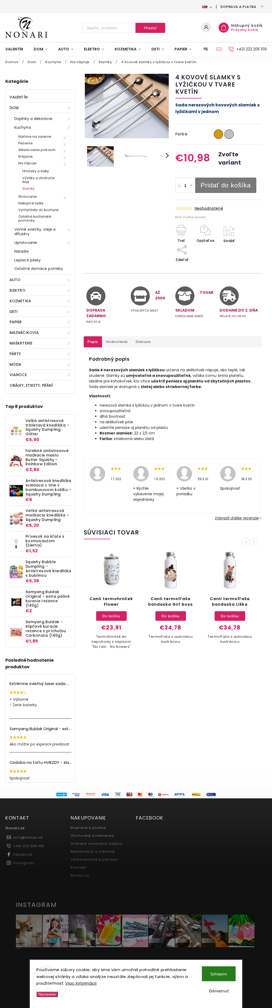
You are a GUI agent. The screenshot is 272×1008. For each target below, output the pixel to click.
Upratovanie (25, 242)
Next (254, 542)
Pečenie (25, 143)
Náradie (21, 251)
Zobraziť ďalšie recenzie (237, 518)
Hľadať (150, 28)
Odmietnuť (219, 990)
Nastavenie (47, 994)
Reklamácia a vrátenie (93, 851)
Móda (15, 364)
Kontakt (79, 867)
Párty (15, 353)
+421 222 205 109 (28, 846)
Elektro (18, 290)
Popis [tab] (93, 341)
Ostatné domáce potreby (38, 268)
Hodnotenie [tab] (117, 341)
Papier (16, 322)
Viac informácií (81, 983)
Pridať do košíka (226, 185)
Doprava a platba (238, 6)
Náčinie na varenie (34, 136)
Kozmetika (20, 301)
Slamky (28, 188)
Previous (246, 542)
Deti (14, 311)
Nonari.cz (80, 875)
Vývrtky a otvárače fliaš (38, 180)
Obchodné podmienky (92, 835)
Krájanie (25, 156)
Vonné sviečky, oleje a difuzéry (35, 231)
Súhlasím (218, 973)
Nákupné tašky (31, 203)
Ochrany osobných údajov (96, 843)
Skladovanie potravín (37, 150)
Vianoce (18, 374)
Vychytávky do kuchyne (38, 210)
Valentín (19, 97)
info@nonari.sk (28, 837)
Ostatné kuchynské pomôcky (34, 218)
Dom (14, 107)
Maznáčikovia (24, 332)
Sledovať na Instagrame (47, 946)
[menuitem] (16, 49)
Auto (15, 279)
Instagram (23, 863)
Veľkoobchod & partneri (94, 859)
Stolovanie (27, 196)
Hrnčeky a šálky (35, 171)
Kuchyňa (22, 127)
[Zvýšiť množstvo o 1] (191, 185)
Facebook (23, 854)
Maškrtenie (21, 343)
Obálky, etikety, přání (31, 385)
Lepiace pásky (27, 260)
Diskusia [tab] (143, 341)
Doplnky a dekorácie (33, 118)
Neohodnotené (209, 208)
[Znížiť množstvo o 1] (179, 185)
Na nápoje (27, 163)
